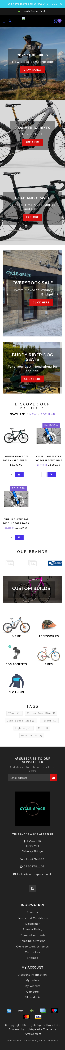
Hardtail (49, 720)
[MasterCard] (27, 1016)
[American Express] (9, 1010)
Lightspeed (33, 1029)
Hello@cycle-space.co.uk (34, 874)
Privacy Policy (32, 929)
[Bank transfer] (20, 1010)
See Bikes (32, 142)
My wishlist (33, 986)
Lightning (23, 728)
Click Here (32, 379)
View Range (33, 69)
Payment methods (32, 935)
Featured (17, 414)
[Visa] (38, 1016)
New (33, 414)
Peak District (31, 735)
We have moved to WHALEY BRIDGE (32, 3)
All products (32, 997)
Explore (32, 217)
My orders (32, 980)
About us (32, 912)
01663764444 (34, 859)
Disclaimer (32, 923)
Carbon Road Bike (41, 713)
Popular (48, 414)
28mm (14, 713)
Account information (32, 974)
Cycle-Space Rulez (21, 720)
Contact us (32, 952)
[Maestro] (54, 1010)
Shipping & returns (32, 940)
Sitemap (32, 957)
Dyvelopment (32, 1033)
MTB (43, 728)
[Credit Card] (43, 1010)
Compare (32, 991)
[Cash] (31, 1010)
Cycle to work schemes (32, 946)
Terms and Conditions (32, 918)
